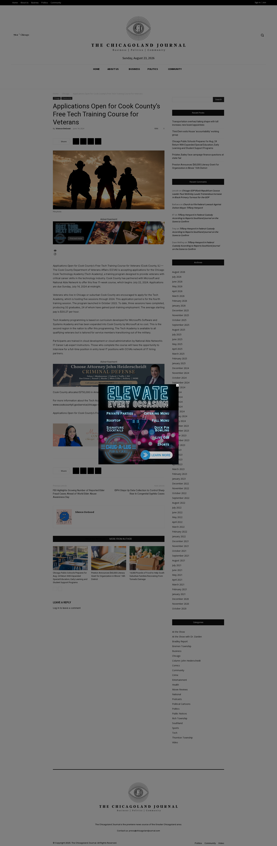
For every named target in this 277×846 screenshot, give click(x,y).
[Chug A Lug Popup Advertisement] (138, 463)
